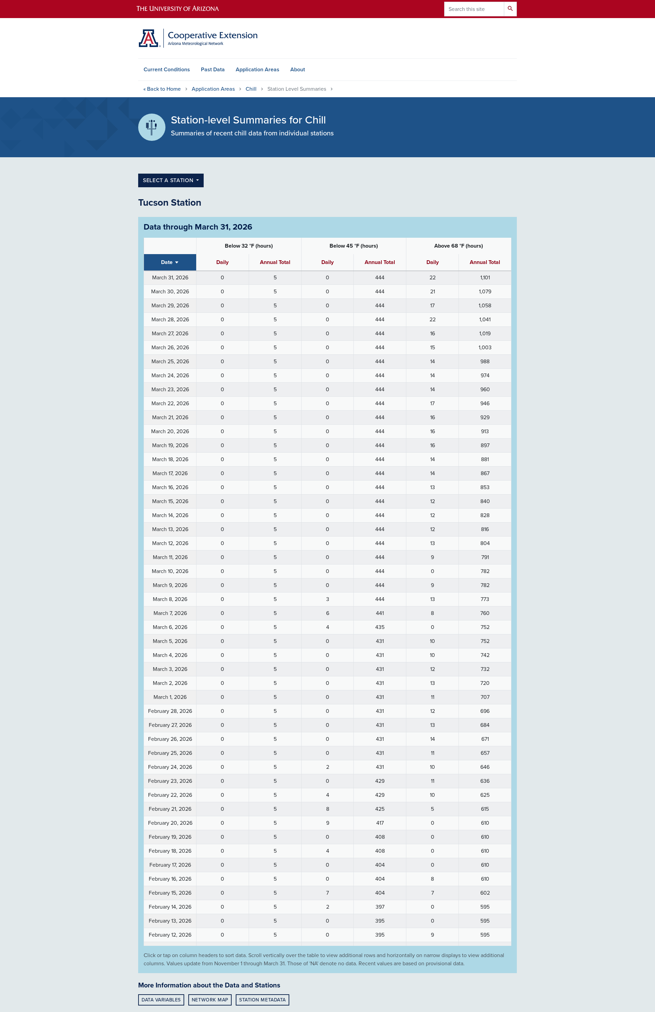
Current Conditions (167, 69)
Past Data (213, 69)
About (297, 69)
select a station (169, 180)
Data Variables (161, 1000)
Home (162, 89)
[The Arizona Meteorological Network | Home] (198, 38)
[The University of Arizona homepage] (183, 9)
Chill (251, 89)
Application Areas (257, 69)
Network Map (210, 1000)
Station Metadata (262, 1000)
